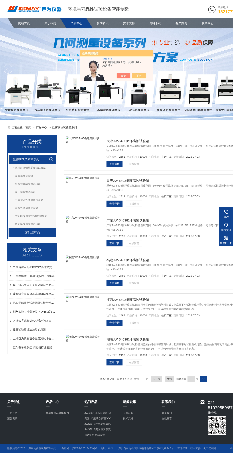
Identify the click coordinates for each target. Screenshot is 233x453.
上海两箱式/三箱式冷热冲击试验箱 (34, 276)
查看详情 (114, 164)
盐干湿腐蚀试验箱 (25, 192)
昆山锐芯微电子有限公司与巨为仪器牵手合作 (34, 284)
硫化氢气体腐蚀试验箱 (28, 224)
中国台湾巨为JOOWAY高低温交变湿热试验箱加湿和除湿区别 (34, 267)
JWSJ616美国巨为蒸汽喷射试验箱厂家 (100, 429)
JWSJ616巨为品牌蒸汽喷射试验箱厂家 (100, 423)
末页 (169, 379)
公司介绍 (12, 413)
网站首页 (24, 23)
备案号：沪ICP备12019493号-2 (80, 448)
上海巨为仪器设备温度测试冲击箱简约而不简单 (34, 338)
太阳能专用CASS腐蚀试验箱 (31, 216)
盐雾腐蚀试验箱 (24, 176)
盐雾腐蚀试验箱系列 (64, 127)
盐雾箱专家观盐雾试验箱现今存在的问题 (34, 293)
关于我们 (50, 23)
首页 (28, 127)
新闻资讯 (102, 23)
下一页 (156, 379)
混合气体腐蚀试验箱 (26, 208)
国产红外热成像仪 (94, 434)
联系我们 (207, 23)
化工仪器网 (209, 448)
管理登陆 (182, 448)
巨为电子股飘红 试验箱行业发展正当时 (34, 347)
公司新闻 (128, 413)
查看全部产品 (32, 232)
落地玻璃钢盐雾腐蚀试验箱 (30, 167)
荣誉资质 (12, 418)
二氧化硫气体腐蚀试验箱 (29, 200)
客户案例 (181, 23)
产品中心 (76, 23)
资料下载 (155, 23)
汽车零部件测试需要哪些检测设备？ (34, 302)
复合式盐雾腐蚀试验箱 (28, 184)
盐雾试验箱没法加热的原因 (29, 329)
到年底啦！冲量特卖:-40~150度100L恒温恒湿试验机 (34, 311)
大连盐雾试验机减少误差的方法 (32, 320)
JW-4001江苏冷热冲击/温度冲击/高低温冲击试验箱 (100, 413)
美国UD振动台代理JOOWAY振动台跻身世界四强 (100, 418)
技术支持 (129, 23)
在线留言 (134, 164)
